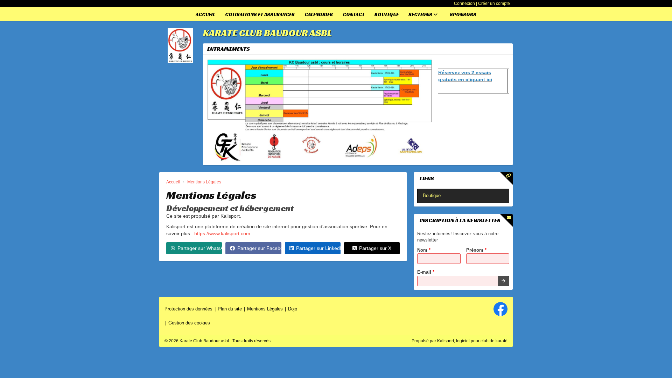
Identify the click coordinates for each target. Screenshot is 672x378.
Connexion (464, 3)
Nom (423, 250)
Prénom (476, 250)
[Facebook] (500, 309)
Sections (420, 14)
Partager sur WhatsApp (199, 248)
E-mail (425, 272)
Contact (354, 14)
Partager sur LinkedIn (318, 248)
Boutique (386, 14)
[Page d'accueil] (180, 45)
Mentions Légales (265, 309)
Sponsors (463, 14)
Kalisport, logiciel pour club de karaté (472, 340)
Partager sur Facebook (259, 248)
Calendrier (318, 14)
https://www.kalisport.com (222, 233)
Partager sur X (375, 248)
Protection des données (188, 309)
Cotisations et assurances (260, 14)
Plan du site (230, 309)
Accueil (205, 14)
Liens (427, 178)
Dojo (292, 309)
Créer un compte (494, 3)
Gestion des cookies (189, 323)
